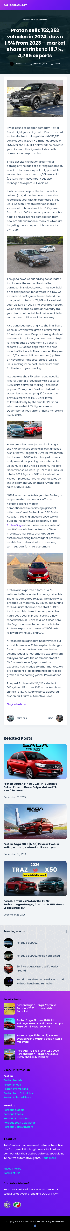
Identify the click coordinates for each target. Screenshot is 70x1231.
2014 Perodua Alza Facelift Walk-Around (37, 968)
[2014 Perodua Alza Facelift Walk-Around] (8, 969)
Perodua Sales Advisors (18, 1127)
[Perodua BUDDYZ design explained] (8, 956)
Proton (43, 19)
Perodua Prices (13, 1114)
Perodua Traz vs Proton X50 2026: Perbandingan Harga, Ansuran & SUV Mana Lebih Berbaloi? (34, 904)
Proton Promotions (16, 1089)
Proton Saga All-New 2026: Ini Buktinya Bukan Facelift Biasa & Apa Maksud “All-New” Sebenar (32, 787)
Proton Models (13, 1080)
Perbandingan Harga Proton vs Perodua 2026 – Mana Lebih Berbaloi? (36, 1008)
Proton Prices (12, 1085)
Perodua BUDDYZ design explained (38, 955)
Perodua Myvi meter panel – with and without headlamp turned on (40, 981)
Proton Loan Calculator (18, 1093)
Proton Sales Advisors (17, 1097)
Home (26, 19)
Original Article (16, 704)
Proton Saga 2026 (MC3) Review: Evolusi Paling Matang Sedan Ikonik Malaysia (31, 845)
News (34, 19)
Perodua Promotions (17, 1118)
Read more (49, 1158)
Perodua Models (14, 1110)
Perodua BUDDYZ (27, 942)
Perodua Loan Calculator (19, 1123)
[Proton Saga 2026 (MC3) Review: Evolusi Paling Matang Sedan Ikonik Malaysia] (35, 821)
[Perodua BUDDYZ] (8, 943)
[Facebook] (35, 1226)
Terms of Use (12, 1173)
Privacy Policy (12, 1168)
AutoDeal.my (37, 1221)
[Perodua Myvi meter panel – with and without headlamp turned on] (8, 982)
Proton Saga (15, 525)
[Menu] (65, 4)
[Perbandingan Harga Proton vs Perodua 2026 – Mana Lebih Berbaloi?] (9, 1009)
